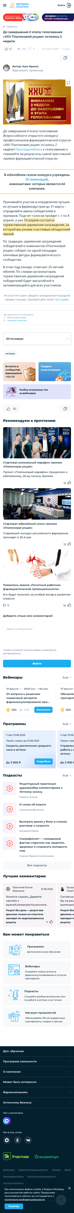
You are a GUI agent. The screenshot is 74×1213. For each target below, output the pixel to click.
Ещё (65, 677)
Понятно (14, 1206)
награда (10, 353)
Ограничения (9, 1170)
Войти (61, 5)
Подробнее (44, 761)
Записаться (43, 709)
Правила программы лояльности (33, 1170)
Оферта (67, 1170)
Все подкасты (37, 865)
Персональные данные (13, 1176)
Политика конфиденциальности (41, 1176)
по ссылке (61, 299)
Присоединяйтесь (28, 149)
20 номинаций (36, 179)
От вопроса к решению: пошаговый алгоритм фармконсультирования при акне (26, 698)
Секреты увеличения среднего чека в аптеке (28, 747)
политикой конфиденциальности (25, 1199)
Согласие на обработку (13, 1183)
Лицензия (56, 1170)
